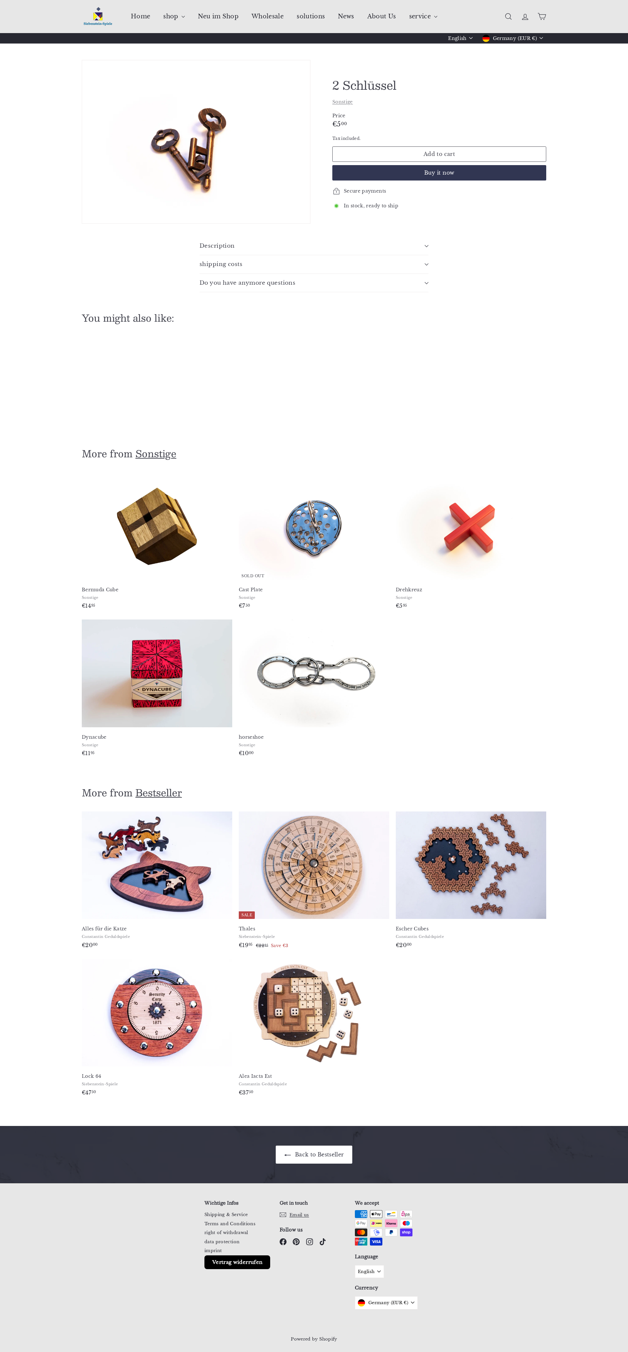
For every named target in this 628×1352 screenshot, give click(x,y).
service (421, 16)
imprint (213, 1250)
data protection (221, 1242)
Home (140, 16)
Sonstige (342, 102)
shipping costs (221, 264)
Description (217, 245)
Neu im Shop (218, 16)
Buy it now (439, 172)
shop (171, 16)
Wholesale (268, 16)
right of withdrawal (226, 1232)
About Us (381, 16)
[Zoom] (196, 141)
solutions (311, 16)
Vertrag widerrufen (237, 1262)
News (346, 16)
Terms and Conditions (229, 1224)
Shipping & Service (226, 1214)
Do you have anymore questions (247, 282)
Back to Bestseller (318, 1154)
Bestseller (158, 792)
